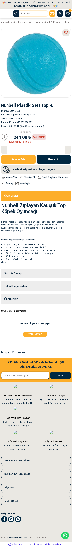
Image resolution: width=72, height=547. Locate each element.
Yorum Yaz (35, 334)
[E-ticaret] (35, 544)
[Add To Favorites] (66, 32)
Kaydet (60, 375)
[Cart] (68, 13)
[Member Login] (60, 13)
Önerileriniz (11, 299)
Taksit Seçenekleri (15, 286)
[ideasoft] (16, 544)
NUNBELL (14, 110)
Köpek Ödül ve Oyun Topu (24, 114)
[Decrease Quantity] (4, 150)
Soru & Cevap (13, 273)
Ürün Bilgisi (11, 195)
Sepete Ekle (18, 159)
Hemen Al (53, 159)
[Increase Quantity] (68, 150)
